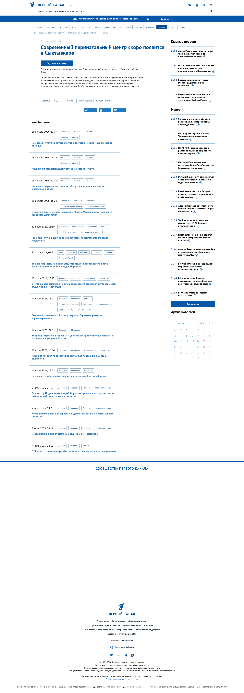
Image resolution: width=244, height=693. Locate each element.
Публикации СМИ (128, 633)
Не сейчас (165, 19)
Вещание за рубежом (124, 647)
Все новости (38, 27)
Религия (138, 27)
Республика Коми (103, 101)
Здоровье (162, 27)
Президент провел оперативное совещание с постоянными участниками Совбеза (194, 97)
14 (198, 341)
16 (209, 341)
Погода (182, 27)
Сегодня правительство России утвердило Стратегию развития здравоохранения (67, 317)
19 (186, 347)
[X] (119, 110)
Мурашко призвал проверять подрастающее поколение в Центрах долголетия (69, 357)
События (112, 633)
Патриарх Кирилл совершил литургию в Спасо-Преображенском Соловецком (196, 165)
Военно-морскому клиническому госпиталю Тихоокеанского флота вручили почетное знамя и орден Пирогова (70, 265)
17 (175, 347)
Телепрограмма (57, 11)
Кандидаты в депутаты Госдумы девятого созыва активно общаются (196, 194)
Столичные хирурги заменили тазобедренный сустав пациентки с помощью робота (68, 187)
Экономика (63, 27)
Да (148, 19)
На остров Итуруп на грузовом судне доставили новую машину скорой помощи (72, 144)
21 (198, 347)
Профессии (104, 278)
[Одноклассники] (105, 110)
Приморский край (66, 258)
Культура (150, 27)
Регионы (70, 101)
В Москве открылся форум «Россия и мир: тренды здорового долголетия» (74, 451)
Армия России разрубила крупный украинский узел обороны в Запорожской (195, 53)
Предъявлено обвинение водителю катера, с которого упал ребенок (196, 237)
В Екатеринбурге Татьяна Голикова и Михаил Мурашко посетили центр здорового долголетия (72, 213)
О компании (103, 621)
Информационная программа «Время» (48, 33)
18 (181, 347)
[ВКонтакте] (90, 110)
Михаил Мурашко (85, 101)
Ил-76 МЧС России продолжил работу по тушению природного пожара (194, 150)
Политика (51, 27)
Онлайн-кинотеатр (137, 621)
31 (198, 330)
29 (186, 330)
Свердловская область (96, 206)
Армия (97, 27)
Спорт (172, 27)
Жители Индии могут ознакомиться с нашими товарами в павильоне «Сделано (196, 179)
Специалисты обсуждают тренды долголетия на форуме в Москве (69, 376)
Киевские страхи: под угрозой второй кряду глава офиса (193, 82)
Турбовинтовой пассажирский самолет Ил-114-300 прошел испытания (193, 223)
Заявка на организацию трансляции (122, 679)
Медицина (58, 101)
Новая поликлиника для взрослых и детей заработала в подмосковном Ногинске (72, 415)
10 (175, 341)
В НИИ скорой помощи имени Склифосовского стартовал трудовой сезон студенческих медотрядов (74, 285)
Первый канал (51, 5)
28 (181, 330)
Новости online (90, 350)
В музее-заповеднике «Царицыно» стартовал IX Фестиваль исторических (195, 266)
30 (192, 330)
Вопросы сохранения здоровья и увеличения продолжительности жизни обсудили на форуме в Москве (73, 337)
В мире (75, 27)
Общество (86, 27)
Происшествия (110, 27)
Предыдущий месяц (174, 323)
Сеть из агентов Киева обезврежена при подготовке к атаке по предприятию (196, 68)
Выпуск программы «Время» (192, 294)
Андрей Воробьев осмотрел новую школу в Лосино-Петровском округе (196, 208)
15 (204, 341)
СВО (60, 232)
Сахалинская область (69, 137)
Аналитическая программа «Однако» (82, 33)
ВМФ (61, 252)
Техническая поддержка (148, 629)
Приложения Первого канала (105, 625)
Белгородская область (105, 304)
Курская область (84, 310)
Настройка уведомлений (122, 640)
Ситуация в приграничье (68, 304)
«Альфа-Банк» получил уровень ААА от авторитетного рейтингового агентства (196, 252)
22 (204, 347)
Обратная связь (125, 629)
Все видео (148, 625)
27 (175, 330)
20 (192, 347)
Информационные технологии (71, 226)
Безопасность (125, 27)
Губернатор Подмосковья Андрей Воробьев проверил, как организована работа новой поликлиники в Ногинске (73, 395)
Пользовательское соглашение (99, 629)
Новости (42, 11)
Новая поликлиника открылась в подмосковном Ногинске (65, 433)
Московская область (102, 388)
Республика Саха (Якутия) (90, 232)
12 (186, 341)
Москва (105, 33)
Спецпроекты (119, 621)
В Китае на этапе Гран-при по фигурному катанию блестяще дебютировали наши (195, 281)
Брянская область (66, 310)
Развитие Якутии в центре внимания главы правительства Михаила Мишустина (70, 239)
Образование (89, 278)
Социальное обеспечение (71, 206)
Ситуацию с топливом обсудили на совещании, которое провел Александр (194, 121)
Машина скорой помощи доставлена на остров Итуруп (63, 168)
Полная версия (75, 11)
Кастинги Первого (132, 625)
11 (181, 341)
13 (192, 341)
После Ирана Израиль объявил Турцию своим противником (193, 136)
